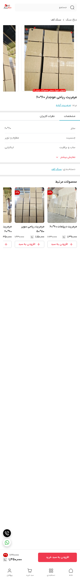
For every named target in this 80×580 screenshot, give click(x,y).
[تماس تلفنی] (7, 533)
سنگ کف (56, 20)
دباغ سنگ (71, 20)
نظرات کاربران (47, 116)
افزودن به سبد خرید (57, 557)
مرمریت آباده (63, 105)
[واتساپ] (7, 542)
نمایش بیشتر (67, 157)
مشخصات (69, 116)
